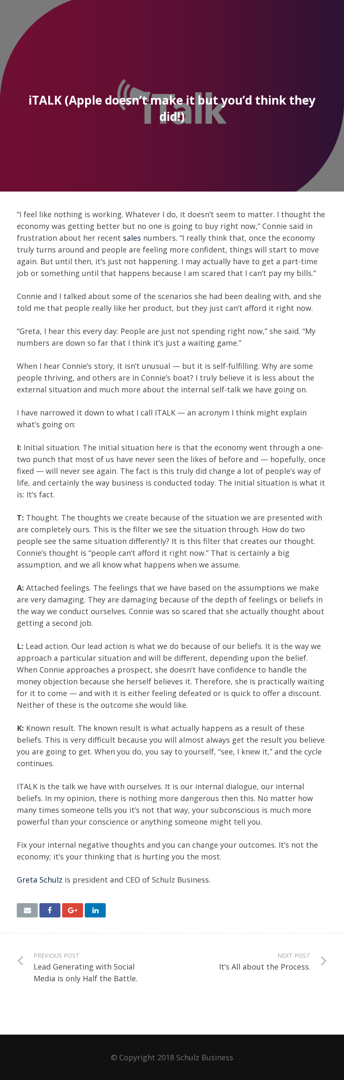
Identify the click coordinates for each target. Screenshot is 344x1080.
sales (132, 238)
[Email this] (27, 910)
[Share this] (49, 910)
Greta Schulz (40, 880)
